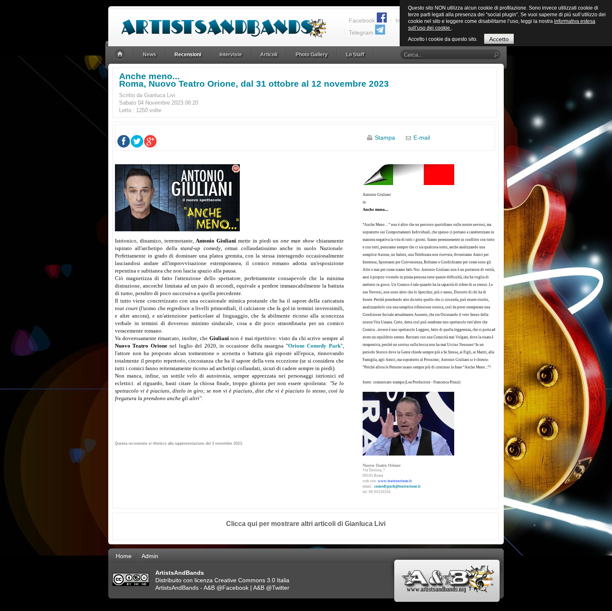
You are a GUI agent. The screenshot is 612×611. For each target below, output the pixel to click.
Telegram (361, 32)
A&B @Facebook (226, 587)
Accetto (499, 39)
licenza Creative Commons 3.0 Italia (241, 580)
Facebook (362, 20)
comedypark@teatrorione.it (397, 486)
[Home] (120, 54)
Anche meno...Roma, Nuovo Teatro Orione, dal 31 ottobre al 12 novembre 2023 (254, 79)
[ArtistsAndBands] (217, 23)
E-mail (421, 137)
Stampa (385, 137)
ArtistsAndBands (177, 587)
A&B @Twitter (271, 587)
